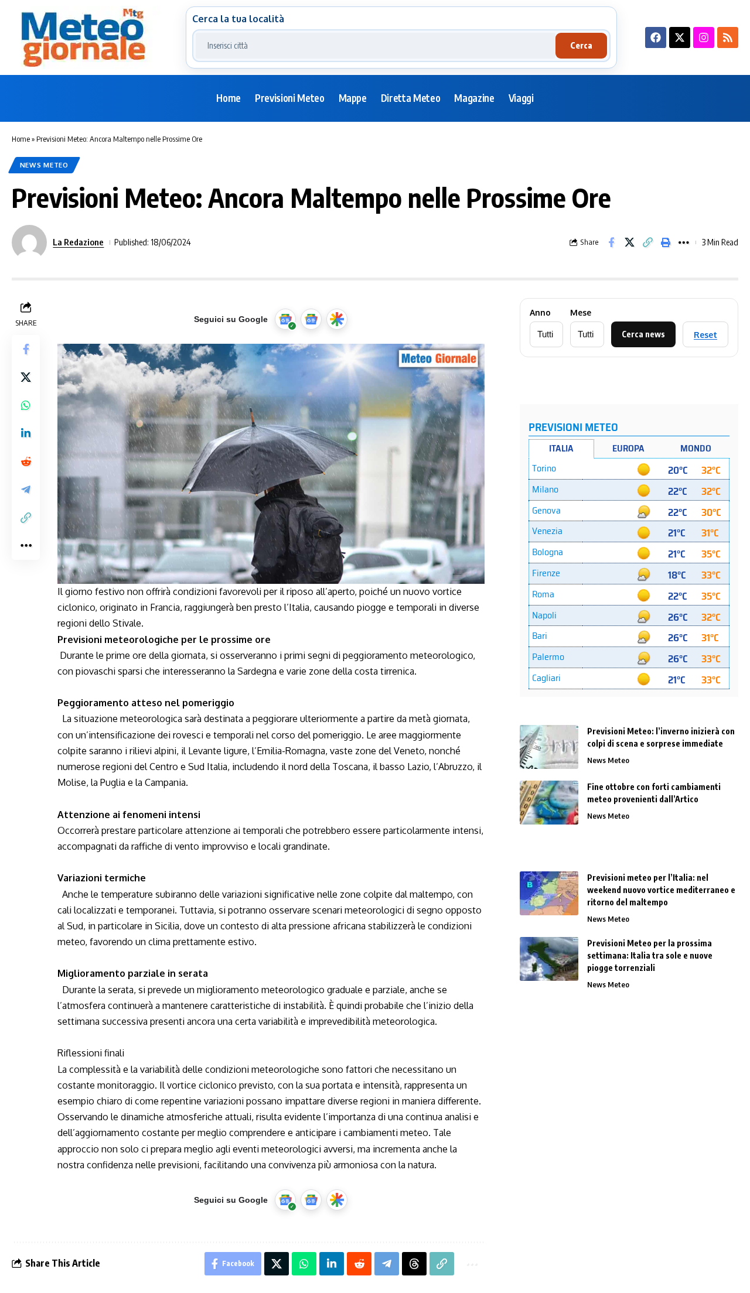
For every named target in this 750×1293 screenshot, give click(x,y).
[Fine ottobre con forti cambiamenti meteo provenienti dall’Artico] (549, 803)
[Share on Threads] (414, 1263)
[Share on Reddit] (26, 461)
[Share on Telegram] (26, 490)
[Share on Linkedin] (26, 433)
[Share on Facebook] (611, 242)
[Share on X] (629, 242)
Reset (705, 335)
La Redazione (78, 242)
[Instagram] (703, 37)
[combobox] (375, 46)
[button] (647, 242)
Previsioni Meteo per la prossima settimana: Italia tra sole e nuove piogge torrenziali (649, 955)
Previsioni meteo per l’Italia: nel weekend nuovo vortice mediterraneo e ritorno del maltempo (661, 890)
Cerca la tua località (238, 19)
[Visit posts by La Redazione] (29, 242)
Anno (540, 312)
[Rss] (727, 37)
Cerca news (643, 334)
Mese (580, 312)
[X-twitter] (679, 37)
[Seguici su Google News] (311, 319)
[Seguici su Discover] (336, 319)
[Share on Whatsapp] (26, 405)
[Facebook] (655, 37)
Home (21, 138)
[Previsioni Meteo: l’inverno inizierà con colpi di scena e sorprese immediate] (549, 747)
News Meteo (44, 164)
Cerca (581, 45)
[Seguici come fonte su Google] (285, 319)
